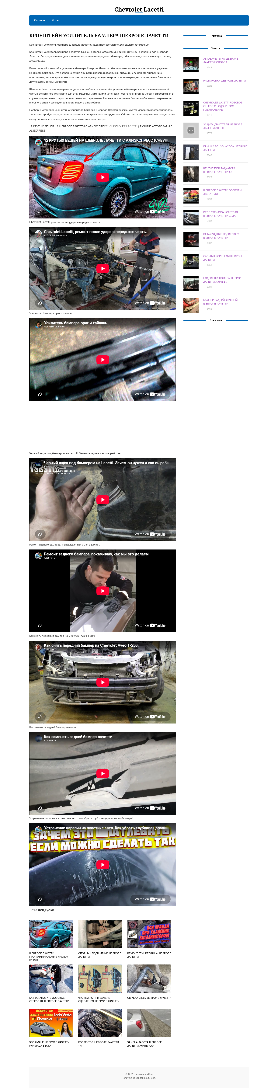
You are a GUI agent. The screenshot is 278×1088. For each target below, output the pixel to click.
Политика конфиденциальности (139, 1077)
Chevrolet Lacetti (139, 9)
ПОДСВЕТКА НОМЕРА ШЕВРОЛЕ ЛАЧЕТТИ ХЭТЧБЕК (223, 279)
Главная (39, 20)
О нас (55, 20)
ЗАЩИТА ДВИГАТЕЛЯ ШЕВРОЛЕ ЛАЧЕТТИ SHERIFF (222, 126)
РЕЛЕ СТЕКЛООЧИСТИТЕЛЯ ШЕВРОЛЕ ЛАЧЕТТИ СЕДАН (220, 214)
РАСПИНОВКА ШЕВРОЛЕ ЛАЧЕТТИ (224, 80)
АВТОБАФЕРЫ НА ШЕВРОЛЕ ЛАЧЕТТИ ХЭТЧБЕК (220, 60)
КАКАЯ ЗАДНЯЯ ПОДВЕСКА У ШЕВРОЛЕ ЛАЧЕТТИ (221, 235)
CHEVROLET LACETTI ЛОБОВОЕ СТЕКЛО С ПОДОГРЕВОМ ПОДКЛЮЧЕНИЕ (222, 106)
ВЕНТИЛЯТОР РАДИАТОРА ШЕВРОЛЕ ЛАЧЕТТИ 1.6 (219, 170)
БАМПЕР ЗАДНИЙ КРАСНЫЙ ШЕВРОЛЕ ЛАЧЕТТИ (220, 301)
